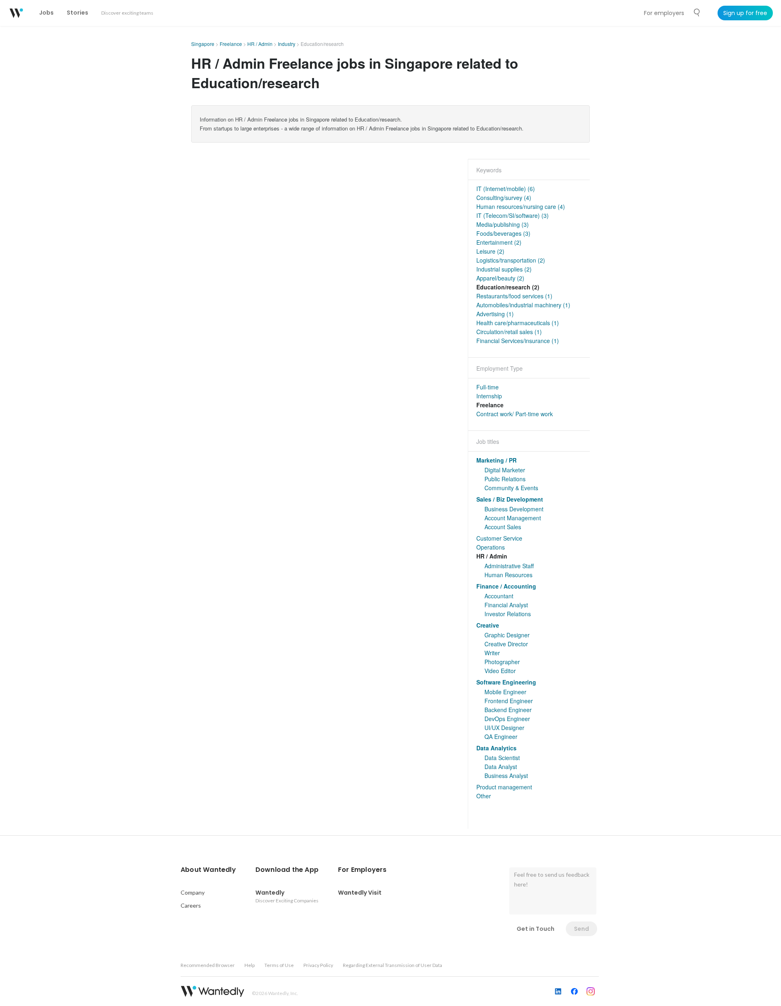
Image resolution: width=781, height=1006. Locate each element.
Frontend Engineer (508, 701)
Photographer (502, 662)
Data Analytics (496, 748)
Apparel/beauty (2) (500, 278)
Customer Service (499, 538)
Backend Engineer (508, 710)
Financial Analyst (506, 605)
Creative (487, 625)
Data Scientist (502, 758)
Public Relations (505, 479)
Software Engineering (506, 682)
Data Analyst (500, 767)
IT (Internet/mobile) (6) (505, 189)
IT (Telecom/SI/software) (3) (512, 215)
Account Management (512, 518)
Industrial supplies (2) (504, 269)
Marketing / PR (496, 460)
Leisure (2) (490, 251)
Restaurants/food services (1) (514, 296)
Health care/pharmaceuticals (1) (517, 323)
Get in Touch (535, 929)
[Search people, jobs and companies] (697, 12)
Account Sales (502, 527)
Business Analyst (506, 775)
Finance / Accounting (506, 586)
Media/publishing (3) (502, 224)
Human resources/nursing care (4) (520, 206)
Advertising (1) (495, 314)
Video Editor (500, 671)
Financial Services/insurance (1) (517, 341)
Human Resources (508, 575)
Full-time (487, 387)
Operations (490, 547)
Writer (492, 653)
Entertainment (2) (498, 242)
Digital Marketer (504, 470)
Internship (489, 396)
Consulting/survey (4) (503, 197)
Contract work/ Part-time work (514, 414)
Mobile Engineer (505, 692)
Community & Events (511, 488)
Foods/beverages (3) (503, 233)
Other (483, 796)
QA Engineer (500, 736)
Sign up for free (745, 13)
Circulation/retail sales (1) (509, 332)
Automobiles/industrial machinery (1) (523, 305)
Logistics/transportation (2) (510, 260)
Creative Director (506, 644)
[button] (208, 870)
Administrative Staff (509, 566)
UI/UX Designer (504, 728)
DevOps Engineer (507, 719)
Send (581, 929)
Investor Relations (507, 614)
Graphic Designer (507, 635)
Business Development (513, 509)
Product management (504, 787)
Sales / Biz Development (509, 499)
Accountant (498, 596)
